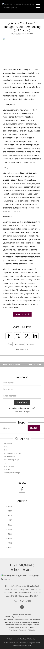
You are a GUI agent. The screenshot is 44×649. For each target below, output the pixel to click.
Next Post (33, 364)
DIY (11, 344)
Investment (20, 344)
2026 (10, 506)
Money (6, 463)
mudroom (22, 225)
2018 (10, 543)
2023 (10, 520)
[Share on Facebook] (9, 335)
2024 (10, 515)
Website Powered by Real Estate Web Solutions (22, 639)
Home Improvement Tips (12, 473)
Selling (6, 447)
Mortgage (7, 469)
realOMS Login (26, 645)
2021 (10, 529)
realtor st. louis (9, 466)
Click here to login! (22, 411)
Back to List (21, 314)
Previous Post (12, 364)
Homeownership (22, 349)
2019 (10, 538)
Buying (6, 450)
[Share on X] (17, 335)
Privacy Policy (13, 630)
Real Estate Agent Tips (11, 460)
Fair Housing (31, 630)
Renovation (32, 344)
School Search (22, 569)
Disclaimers (17, 645)
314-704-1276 (25, 601)
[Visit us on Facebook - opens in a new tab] (22, 489)
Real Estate (8, 443)
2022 (10, 524)
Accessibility (23, 630)
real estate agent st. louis (12, 453)
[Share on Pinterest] (26, 335)
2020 (10, 534)
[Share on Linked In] (35, 335)
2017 (10, 547)
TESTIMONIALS (22, 565)
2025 (10, 511)
